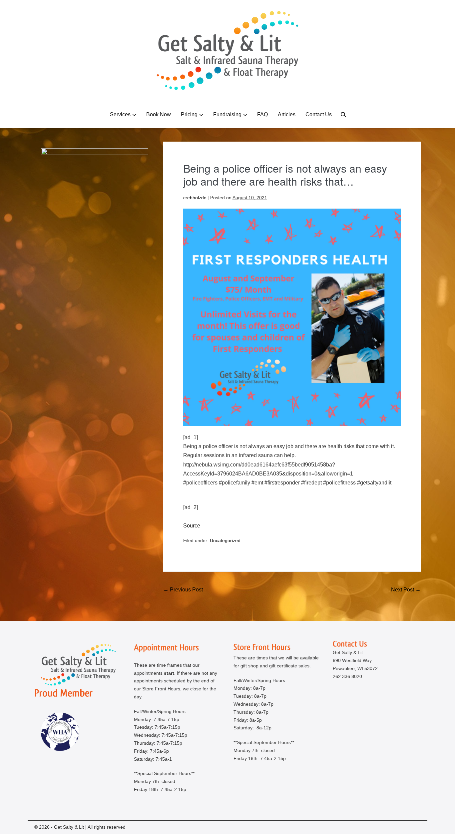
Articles (286, 114)
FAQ (262, 114)
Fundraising (227, 114)
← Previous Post (183, 589)
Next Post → (406, 589)
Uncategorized (225, 540)
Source (191, 525)
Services (120, 114)
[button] (343, 114)
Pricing (189, 114)
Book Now (158, 114)
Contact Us (318, 114)
